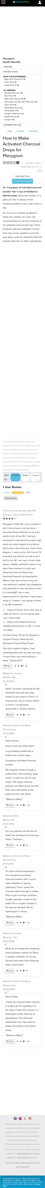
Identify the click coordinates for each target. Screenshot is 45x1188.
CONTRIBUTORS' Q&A (12, 125)
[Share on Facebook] (5, 163)
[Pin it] (8, 163)
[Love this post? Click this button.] (23, 845)
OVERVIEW (8, 67)
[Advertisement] (22, 339)
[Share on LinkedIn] (11, 163)
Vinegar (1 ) (9, 120)
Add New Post (23, 176)
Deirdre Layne (33, 163)
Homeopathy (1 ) (11, 111)
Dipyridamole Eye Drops (13, 108)
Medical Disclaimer (25, 1154)
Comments (23, 181)
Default (16, 475)
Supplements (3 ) (11, 85)
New (26, 475)
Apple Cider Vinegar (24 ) (15, 79)
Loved (35, 475)
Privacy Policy (22, 1157)
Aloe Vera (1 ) (10, 96)
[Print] (17, 163)
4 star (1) (6, 492)
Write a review (10, 498)
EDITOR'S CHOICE (11, 72)
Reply (8, 666)
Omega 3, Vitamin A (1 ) (14, 114)
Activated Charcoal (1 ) (13, 93)
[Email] (14, 163)
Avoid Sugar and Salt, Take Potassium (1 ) (20, 102)
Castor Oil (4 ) (10, 82)
